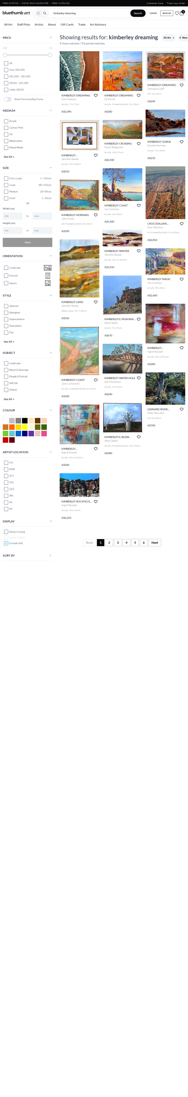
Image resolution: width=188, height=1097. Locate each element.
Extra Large (15, 178)
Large (12, 184)
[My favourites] (177, 13)
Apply (28, 242)
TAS (11, 482)
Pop (11, 332)
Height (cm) (9, 223)
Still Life (13, 383)
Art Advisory (98, 24)
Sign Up (166, 13)
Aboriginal (14, 312)
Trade (81, 24)
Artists (39, 24)
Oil (10, 134)
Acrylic (13, 121)
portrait (13, 275)
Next (154, 542)
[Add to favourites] (95, 95)
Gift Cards (67, 24)
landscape (15, 267)
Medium (13, 191)
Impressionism (17, 319)
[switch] (8, 99)
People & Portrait (18, 376)
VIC (11, 462)
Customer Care (155, 3)
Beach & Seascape (18, 369)
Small (12, 198)
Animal (13, 389)
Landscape (15, 363)
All (10, 63)
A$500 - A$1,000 (18, 83)
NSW (12, 469)
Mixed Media (16, 147)
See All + (9, 156)
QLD (11, 489)
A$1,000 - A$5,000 (19, 76)
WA (11, 495)
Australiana (15, 325)
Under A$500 (16, 89)
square (13, 283)
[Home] (16, 12)
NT (11, 508)
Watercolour (15, 140)
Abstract (14, 305)
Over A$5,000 (17, 69)
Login (153, 13)
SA (10, 502)
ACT (11, 475)
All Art (8, 24)
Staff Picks (23, 24)
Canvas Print (16, 127)
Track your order (176, 3)
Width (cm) (9, 208)
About (52, 24)
